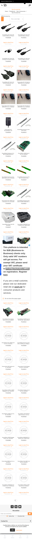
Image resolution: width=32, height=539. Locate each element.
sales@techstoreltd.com (17, 269)
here (5, 275)
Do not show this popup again (13, 298)
